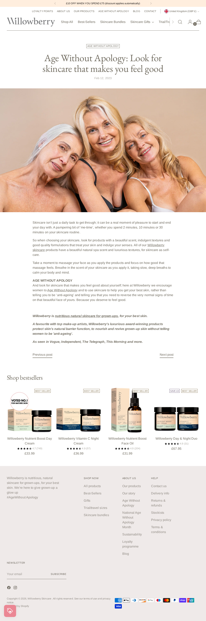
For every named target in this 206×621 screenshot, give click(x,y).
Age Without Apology (62, 290)
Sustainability (132, 534)
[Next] (150, 3)
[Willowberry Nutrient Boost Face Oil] (127, 410)
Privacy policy (161, 520)
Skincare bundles (96, 515)
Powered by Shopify (18, 606)
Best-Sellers (92, 493)
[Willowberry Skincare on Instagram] (15, 588)
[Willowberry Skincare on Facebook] (9, 588)
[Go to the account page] (188, 22)
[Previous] (55, 3)
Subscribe (58, 574)
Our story (128, 493)
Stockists (157, 512)
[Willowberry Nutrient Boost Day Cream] (29, 410)
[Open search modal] (180, 22)
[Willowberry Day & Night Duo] (176, 410)
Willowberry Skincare (40, 598)
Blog (125, 553)
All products (92, 486)
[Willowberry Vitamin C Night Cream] (78, 410)
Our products (131, 486)
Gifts (87, 500)
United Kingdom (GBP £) (182, 11)
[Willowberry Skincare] (31, 22)
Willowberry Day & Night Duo (176, 438)
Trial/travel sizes (95, 507)
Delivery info (160, 493)
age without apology (103, 46)
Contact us (159, 486)
